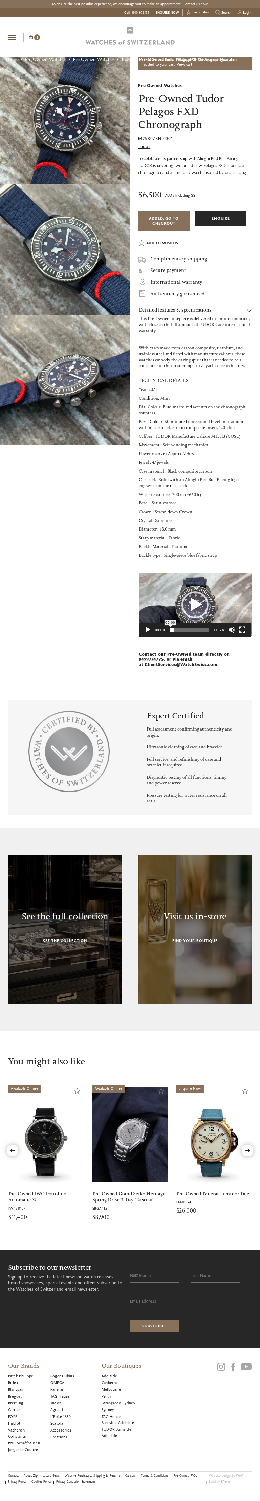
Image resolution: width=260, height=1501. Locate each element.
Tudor (127, 59)
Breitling (15, 1402)
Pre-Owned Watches (46, 59)
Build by (219, 1481)
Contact (13, 1475)
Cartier (14, 1409)
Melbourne (111, 1389)
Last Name (201, 1275)
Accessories (60, 1430)
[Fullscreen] (242, 629)
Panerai (56, 1389)
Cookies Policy (41, 1481)
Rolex (13, 1382)
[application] (195, 605)
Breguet (15, 1396)
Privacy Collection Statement (75, 1481)
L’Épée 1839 (60, 1416)
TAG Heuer (60, 1396)
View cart (184, 64)
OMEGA (57, 1382)
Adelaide (109, 1375)
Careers (130, 1475)
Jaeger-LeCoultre (23, 1449)
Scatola (56, 1423)
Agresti (56, 1409)
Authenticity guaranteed (177, 294)
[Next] (247, 1150)
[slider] (189, 630)
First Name (140, 1275)
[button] (195, 604)
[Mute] (231, 629)
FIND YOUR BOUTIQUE (195, 940)
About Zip (31, 1475)
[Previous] (12, 1150)
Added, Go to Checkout (164, 221)
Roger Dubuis (62, 1375)
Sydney (108, 1409)
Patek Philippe (21, 1375)
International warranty (176, 282)
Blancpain (16, 1389)
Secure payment (168, 270)
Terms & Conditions (154, 1475)
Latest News (51, 1475)
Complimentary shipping (178, 259)
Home (12, 59)
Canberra (109, 1382)
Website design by (226, 1475)
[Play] (147, 629)
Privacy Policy (17, 1481)
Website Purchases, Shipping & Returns (92, 1475)
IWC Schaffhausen (24, 1442)
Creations (59, 1436)
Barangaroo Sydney (118, 1402)
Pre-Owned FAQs (185, 1475)
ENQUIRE (221, 218)
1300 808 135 (140, 12)
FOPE (13, 1416)
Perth (106, 1396)
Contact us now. (195, 4)
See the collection (65, 940)
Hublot (14, 1423)
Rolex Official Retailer (226, 36)
